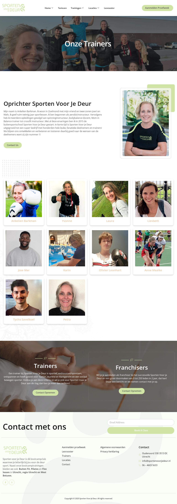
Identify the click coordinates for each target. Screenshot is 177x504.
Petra (67, 319)
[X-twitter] (12, 482)
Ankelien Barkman (23, 221)
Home (48, 8)
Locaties (92, 8)
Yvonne (67, 221)
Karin (67, 270)
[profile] (24, 217)
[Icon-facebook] (5, 482)
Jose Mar (24, 270)
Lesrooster (109, 8)
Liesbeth (153, 221)
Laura (110, 221)
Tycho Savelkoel (24, 319)
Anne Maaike (153, 270)
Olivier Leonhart (110, 270)
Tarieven (62, 8)
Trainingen (76, 8)
